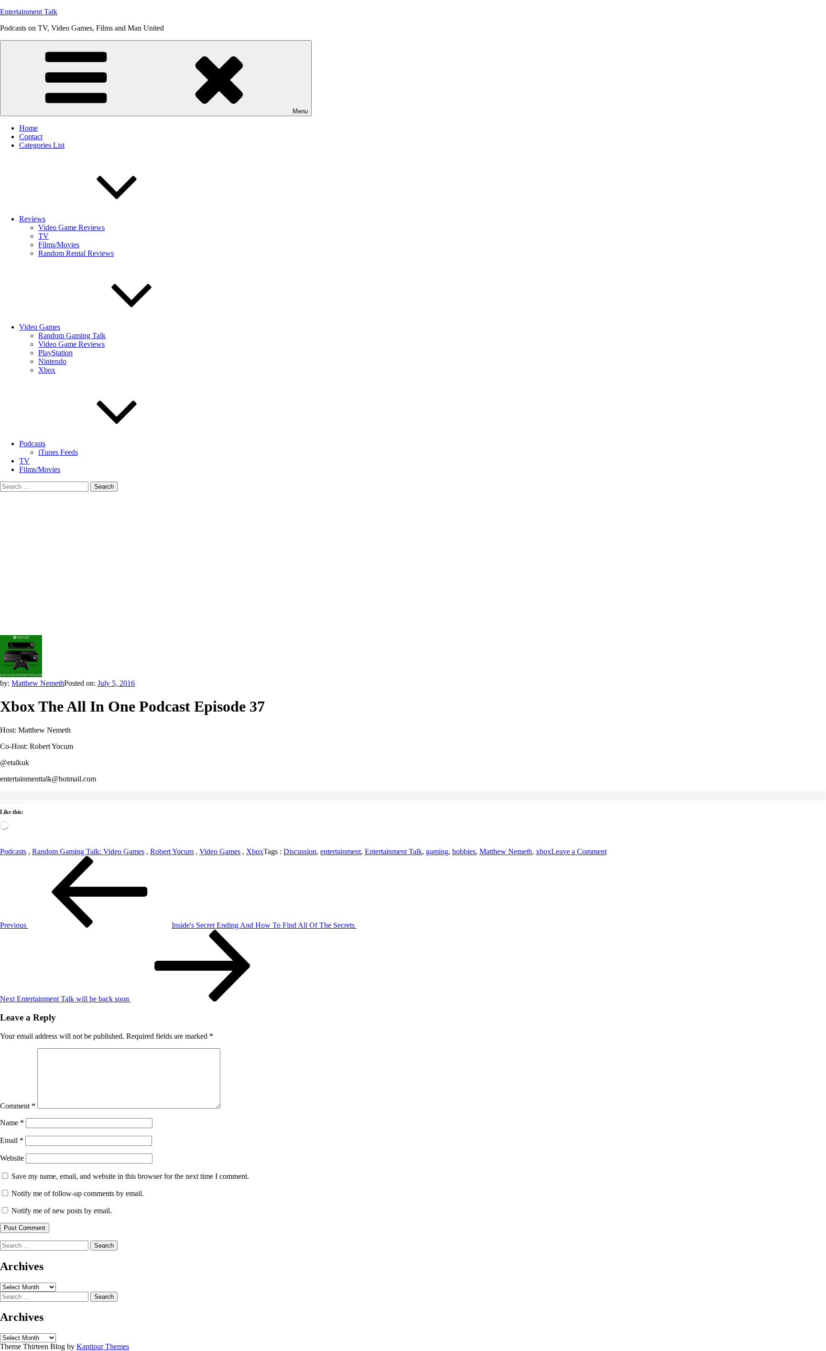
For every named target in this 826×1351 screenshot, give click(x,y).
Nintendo (52, 361)
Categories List (42, 145)
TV (43, 236)
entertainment (340, 851)
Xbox (46, 370)
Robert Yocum (172, 851)
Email (11, 1140)
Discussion (299, 851)
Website (12, 1158)
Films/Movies (58, 245)
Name (12, 1123)
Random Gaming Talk (72, 335)
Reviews (32, 219)
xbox (543, 851)
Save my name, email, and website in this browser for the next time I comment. (130, 1176)
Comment (17, 1106)
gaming (437, 851)
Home (28, 128)
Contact (31, 136)
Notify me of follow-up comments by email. (77, 1193)
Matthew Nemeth (37, 683)
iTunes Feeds (58, 452)
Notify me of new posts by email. (61, 1211)
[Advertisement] (413, 563)
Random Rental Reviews (76, 253)
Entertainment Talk (28, 12)
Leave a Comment (579, 851)
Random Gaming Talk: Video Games (88, 851)
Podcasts (32, 443)
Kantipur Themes (102, 1346)
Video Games (39, 327)
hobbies (464, 851)
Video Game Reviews (71, 227)
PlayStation (55, 353)
